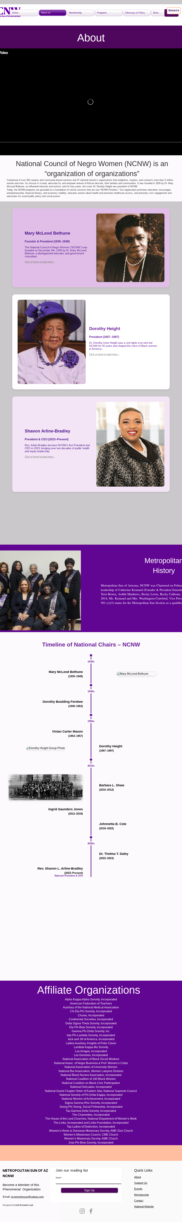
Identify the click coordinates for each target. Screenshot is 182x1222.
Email (58, 1177)
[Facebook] (90, 1211)
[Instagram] (82, 1211)
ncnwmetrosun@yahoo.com (27, 1196)
